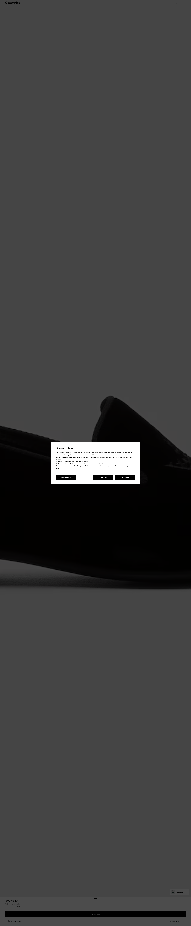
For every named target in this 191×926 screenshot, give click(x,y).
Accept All (125, 477)
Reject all (103, 477)
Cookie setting (66, 477)
